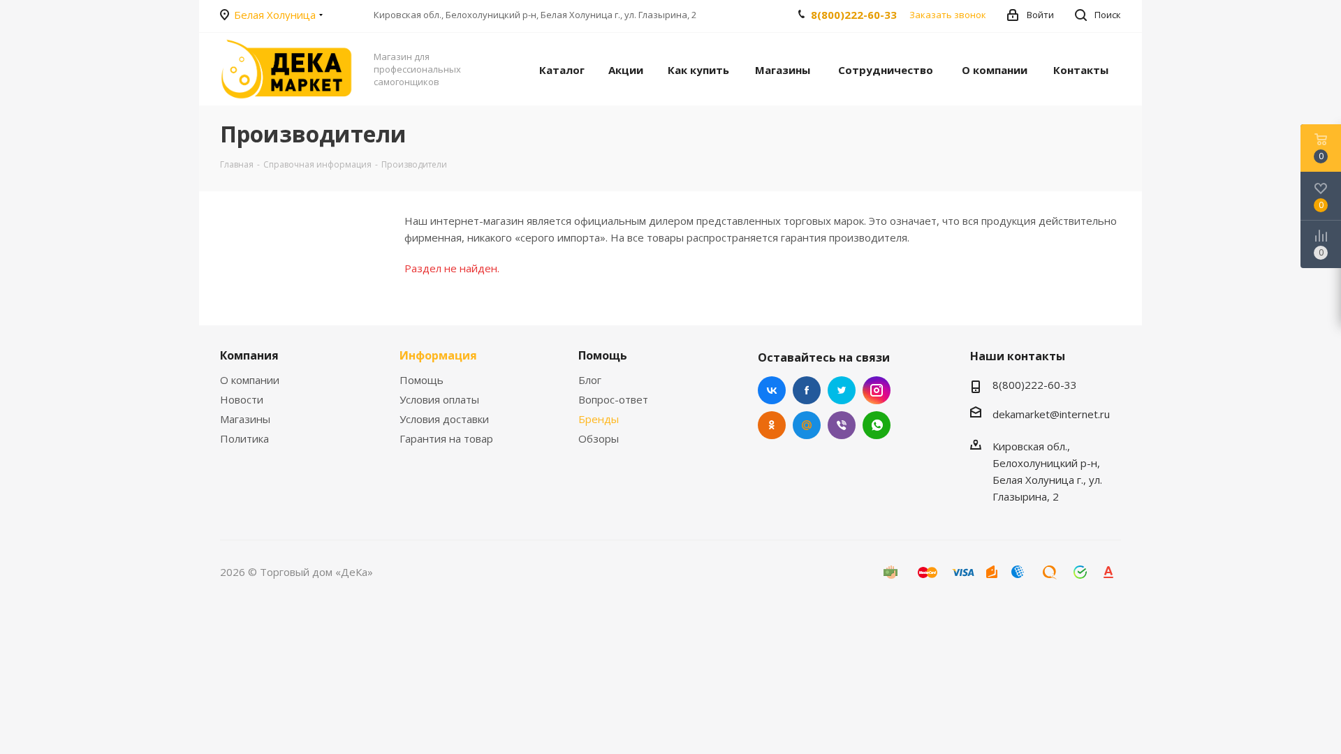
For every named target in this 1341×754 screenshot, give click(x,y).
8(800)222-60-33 (854, 14)
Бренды (598, 419)
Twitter (842, 390)
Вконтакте (772, 390)
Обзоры (598, 438)
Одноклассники (772, 425)
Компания (249, 355)
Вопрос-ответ (613, 399)
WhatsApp (877, 425)
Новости (241, 399)
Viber (842, 425)
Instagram (877, 390)
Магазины (245, 419)
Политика (244, 438)
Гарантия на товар (446, 438)
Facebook (807, 390)
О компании (249, 380)
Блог (589, 380)
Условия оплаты (439, 399)
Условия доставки (444, 419)
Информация (438, 355)
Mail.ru (807, 425)
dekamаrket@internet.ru (1051, 414)
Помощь (422, 380)
